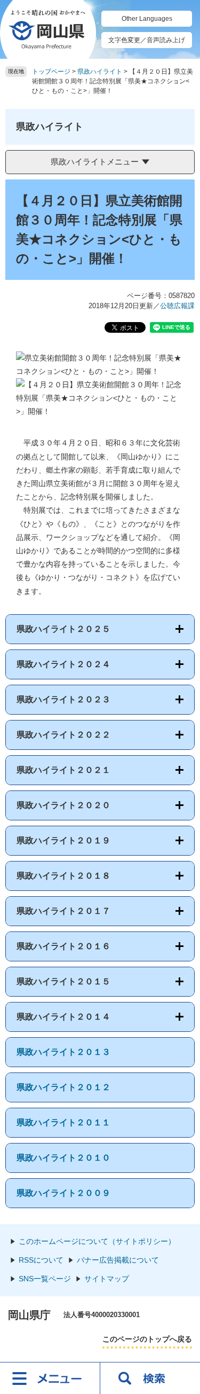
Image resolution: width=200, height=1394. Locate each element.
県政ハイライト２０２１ (63, 769)
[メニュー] (50, 1378)
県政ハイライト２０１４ (63, 1016)
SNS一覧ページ (45, 1278)
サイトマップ (106, 1278)
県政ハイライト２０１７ (63, 910)
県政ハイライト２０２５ (63, 628)
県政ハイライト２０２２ (63, 734)
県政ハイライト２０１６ (63, 946)
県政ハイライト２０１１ (63, 1122)
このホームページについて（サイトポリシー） (97, 1241)
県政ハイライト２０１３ (63, 1051)
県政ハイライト (99, 71)
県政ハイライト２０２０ (63, 805)
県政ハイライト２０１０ (63, 1157)
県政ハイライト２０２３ (63, 699)
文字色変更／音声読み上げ (146, 40)
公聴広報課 (177, 306)
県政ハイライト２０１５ (63, 981)
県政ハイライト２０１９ (63, 840)
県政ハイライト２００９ (63, 1192)
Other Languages (147, 18)
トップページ (51, 71)
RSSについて (41, 1260)
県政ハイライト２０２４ (63, 664)
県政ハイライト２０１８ (63, 875)
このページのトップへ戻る (147, 1339)
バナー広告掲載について (118, 1260)
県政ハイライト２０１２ (63, 1087)
